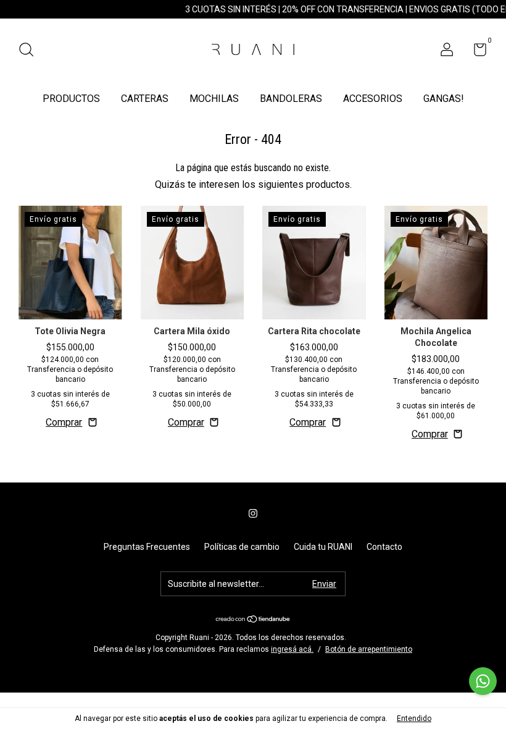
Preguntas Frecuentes (147, 547)
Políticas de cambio (242, 547)
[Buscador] (31, 51)
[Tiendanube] (253, 620)
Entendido (414, 718)
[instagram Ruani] (253, 513)
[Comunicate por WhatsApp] (483, 681)
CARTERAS (144, 98)
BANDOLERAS (291, 98)
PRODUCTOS (71, 98)
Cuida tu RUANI (323, 547)
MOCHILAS (214, 98)
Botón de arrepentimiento (368, 649)
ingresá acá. (292, 649)
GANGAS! (443, 98)
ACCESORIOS (372, 98)
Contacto (384, 547)
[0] (475, 52)
